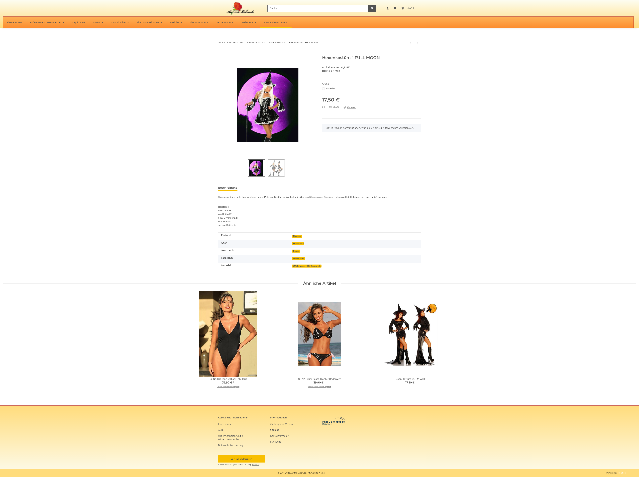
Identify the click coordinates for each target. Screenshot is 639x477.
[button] (387, 8)
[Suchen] (372, 8)
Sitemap (274, 429)
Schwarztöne (298, 258)
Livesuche (275, 441)
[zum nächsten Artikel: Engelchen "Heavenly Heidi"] (410, 42)
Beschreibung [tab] (227, 187)
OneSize (330, 88)
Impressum (224, 424)
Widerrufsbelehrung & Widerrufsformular (230, 437)
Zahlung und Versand (282, 424)
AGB (220, 429)
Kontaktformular (279, 435)
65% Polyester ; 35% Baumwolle (307, 266)
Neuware (297, 236)
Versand (351, 107)
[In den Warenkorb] (220, 53)
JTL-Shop (622, 472)
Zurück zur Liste (226, 42)
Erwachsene (298, 243)
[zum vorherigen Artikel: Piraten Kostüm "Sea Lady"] (417, 42)
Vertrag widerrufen (241, 459)
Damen (296, 251)
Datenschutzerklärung (230, 445)
